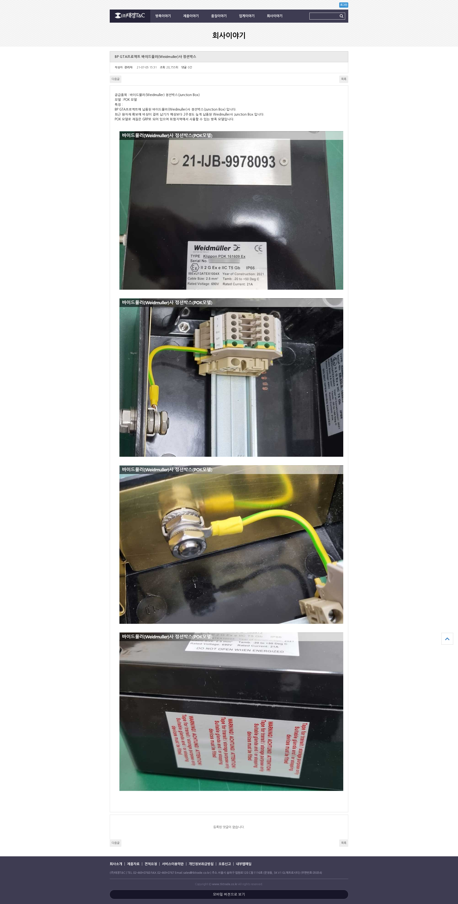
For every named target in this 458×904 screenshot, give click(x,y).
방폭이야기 (163, 16)
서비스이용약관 (173, 864)
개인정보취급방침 (201, 864)
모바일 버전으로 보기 (229, 894)
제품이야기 (191, 16)
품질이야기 (219, 16)
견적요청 (151, 864)
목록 (343, 79)
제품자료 (133, 864)
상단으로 (447, 639)
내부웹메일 (243, 864)
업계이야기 (247, 16)
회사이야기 (274, 16)
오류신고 (225, 864)
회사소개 (116, 864)
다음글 (116, 79)
